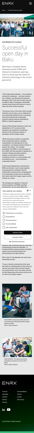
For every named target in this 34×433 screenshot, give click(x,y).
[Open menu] (30, 3)
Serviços (4, 399)
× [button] (30, 190)
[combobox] (28, 190)
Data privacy (20, 399)
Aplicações (5, 394)
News (3, 10)
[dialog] (17, 216)
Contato (19, 397)
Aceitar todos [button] (17, 232)
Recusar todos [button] (18, 237)
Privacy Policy (12, 209)
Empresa (4, 402)
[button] (17, 242)
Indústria (4, 397)
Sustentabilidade (21, 391)
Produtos (4, 391)
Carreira (19, 394)
